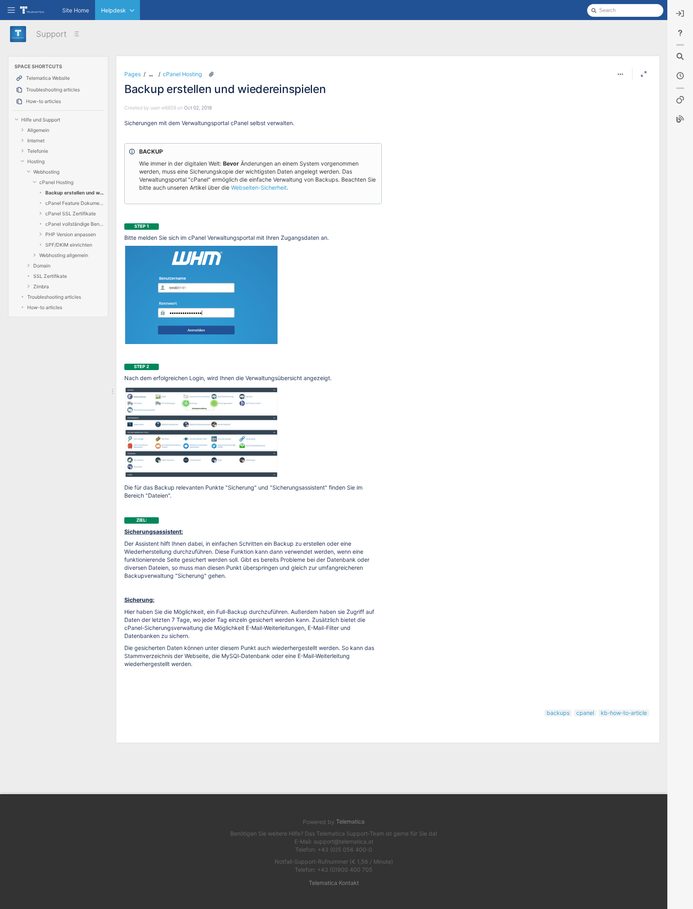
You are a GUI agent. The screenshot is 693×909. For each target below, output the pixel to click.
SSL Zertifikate (50, 276)
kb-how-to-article (624, 712)
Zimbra (41, 286)
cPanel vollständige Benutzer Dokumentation (74, 224)
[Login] (680, 13)
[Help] (680, 33)
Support (51, 34)
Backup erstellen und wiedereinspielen (74, 193)
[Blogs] (680, 119)
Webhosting (46, 172)
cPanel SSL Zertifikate (70, 214)
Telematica (350, 821)
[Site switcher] (11, 9)
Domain (42, 266)
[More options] (620, 74)
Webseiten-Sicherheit (259, 187)
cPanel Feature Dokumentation (74, 203)
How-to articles (44, 307)
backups (558, 712)
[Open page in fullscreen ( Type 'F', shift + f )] (643, 74)
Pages (132, 74)
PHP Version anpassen (70, 234)
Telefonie (37, 151)
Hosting (36, 161)
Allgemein (38, 130)
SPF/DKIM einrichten (68, 245)
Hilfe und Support (40, 120)
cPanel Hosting (56, 182)
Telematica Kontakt (334, 882)
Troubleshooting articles (54, 297)
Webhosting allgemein (63, 255)
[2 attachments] (211, 74)
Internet (36, 141)
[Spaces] (680, 100)
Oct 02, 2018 (198, 108)
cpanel (585, 712)
